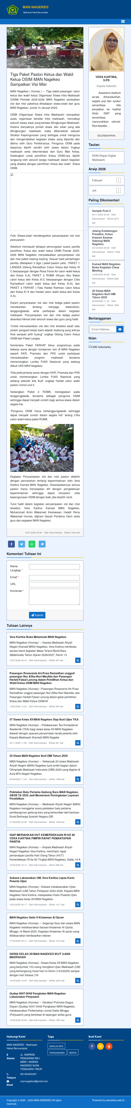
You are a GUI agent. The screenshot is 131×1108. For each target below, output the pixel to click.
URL (13, 584)
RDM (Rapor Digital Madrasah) (104, 158)
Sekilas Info (56, 1046)
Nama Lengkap (16, 568)
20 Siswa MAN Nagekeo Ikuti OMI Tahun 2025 (39, 756)
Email (14, 577)
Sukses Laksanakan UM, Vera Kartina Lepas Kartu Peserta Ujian (42, 879)
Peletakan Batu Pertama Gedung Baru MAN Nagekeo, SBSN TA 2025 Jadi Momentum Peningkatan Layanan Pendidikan (44, 795)
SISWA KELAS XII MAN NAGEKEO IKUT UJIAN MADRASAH (40, 955)
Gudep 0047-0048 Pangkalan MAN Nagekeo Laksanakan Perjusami (38, 995)
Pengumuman (57, 1052)
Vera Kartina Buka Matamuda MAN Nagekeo (38, 637)
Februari (105, 180)
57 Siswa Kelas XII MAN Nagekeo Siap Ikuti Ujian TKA (44, 719)
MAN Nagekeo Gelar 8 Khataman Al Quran (37, 917)
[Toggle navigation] (123, 21)
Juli (105, 190)
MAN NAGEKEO (42, 1100)
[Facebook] (93, 1046)
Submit (38, 615)
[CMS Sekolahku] (100, 347)
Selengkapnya (106, 135)
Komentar (17, 591)
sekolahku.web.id (115, 1100)
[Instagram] (101, 1046)
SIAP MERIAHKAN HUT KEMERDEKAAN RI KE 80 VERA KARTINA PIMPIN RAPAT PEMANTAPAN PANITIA (42, 838)
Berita (73, 1052)
